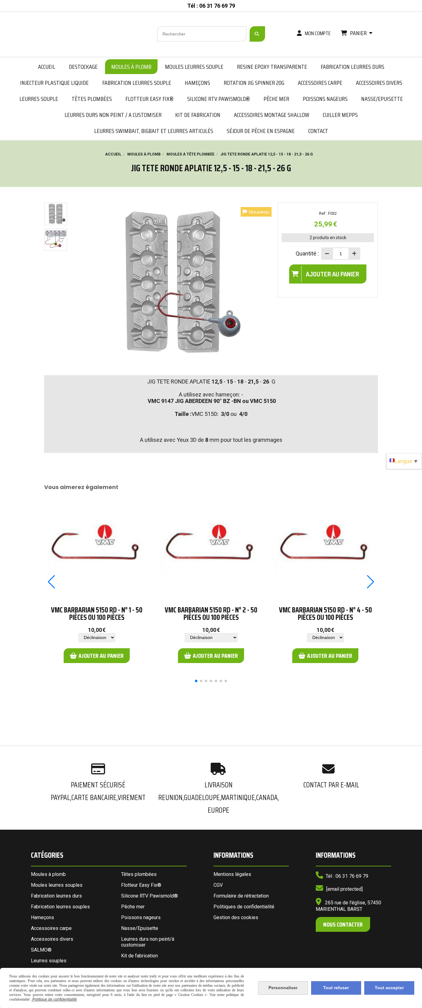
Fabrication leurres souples (60, 907)
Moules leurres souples (56, 885)
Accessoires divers (52, 939)
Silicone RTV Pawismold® (149, 896)
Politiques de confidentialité (243, 907)
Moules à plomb (48, 874)
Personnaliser (283, 987)
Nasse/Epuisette (139, 928)
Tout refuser (336, 987)
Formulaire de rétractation (241, 896)
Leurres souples (48, 961)
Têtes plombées (139, 874)
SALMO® (41, 950)
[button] (196, 681)
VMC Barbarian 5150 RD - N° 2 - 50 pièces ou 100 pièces (211, 613)
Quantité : (307, 253)
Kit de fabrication (139, 956)
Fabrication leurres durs (56, 896)
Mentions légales (232, 874)
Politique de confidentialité (54, 999)
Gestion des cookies (235, 917)
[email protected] (344, 889)
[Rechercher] (257, 34)
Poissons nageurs (141, 917)
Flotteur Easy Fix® (141, 885)
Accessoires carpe (51, 928)
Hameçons (42, 917)
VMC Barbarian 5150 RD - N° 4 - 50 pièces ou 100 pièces (325, 613)
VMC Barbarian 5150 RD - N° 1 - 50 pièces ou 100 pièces (96, 613)
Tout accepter (389, 987)
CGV (218, 885)
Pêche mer (133, 907)
